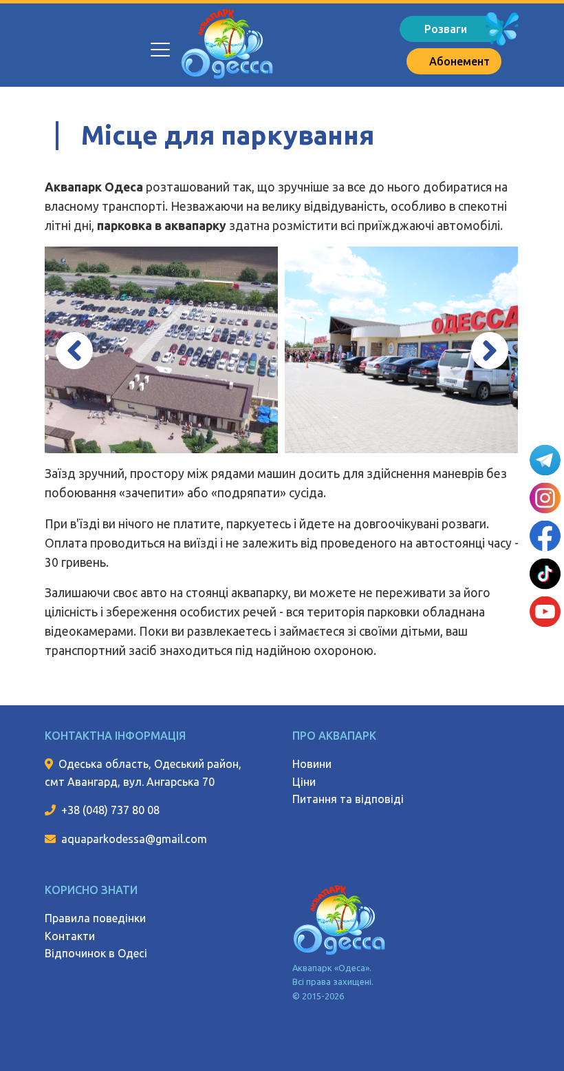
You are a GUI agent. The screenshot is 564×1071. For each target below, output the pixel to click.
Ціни (304, 782)
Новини (312, 764)
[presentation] (74, 350)
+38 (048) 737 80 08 (110, 810)
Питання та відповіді (348, 799)
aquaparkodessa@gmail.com (134, 839)
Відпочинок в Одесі (96, 953)
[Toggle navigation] (159, 42)
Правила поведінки (95, 918)
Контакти (70, 936)
